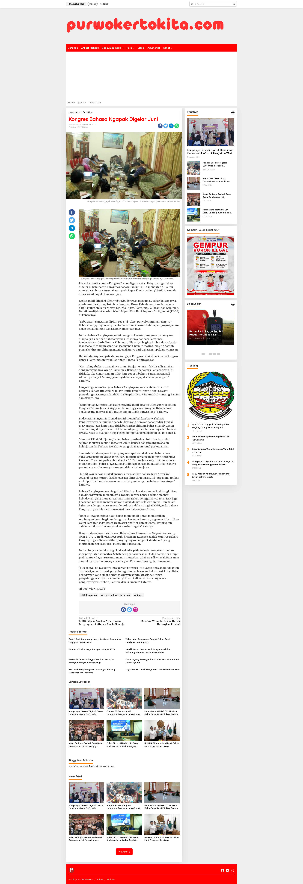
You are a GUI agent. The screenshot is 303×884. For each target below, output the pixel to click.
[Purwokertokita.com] (145, 25)
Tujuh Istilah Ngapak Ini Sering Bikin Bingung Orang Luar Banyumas (210, 426)
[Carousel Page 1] (203, 354)
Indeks (100, 879)
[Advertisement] (151, 75)
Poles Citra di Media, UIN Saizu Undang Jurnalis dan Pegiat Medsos (123, 745)
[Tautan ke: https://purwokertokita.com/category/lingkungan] (233, 304)
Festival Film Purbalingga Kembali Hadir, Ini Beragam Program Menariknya (91, 661)
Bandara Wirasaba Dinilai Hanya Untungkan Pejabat (160, 621)
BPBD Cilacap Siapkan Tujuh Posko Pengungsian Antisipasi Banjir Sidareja (101, 621)
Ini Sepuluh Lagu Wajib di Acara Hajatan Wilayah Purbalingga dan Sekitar (213, 463)
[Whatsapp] (176, 125)
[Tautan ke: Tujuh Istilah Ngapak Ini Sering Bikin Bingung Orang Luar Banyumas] (210, 396)
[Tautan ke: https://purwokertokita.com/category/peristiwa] (233, 112)
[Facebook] (123, 609)
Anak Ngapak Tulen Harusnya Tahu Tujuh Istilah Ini (213, 450)
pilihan (138, 595)
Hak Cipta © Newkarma (81, 879)
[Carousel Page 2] (206, 354)
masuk (87, 766)
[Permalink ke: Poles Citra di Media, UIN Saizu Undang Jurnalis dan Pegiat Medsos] (124, 730)
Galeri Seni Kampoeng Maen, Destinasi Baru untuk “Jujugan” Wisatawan (95, 641)
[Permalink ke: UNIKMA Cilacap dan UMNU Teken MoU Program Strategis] (162, 730)
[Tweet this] (165, 125)
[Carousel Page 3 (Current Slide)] (210, 354)
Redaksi (111, 879)
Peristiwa (72, 127)
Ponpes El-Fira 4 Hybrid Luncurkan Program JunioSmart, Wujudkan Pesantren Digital (124, 713)
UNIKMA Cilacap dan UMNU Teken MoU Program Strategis (161, 745)
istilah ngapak (88, 595)
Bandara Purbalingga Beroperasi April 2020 (92, 649)
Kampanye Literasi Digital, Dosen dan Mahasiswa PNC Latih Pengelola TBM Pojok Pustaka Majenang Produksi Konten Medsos (86, 713)
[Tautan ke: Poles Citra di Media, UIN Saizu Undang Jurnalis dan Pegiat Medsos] (193, 214)
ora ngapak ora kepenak (115, 595)
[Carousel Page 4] (214, 354)
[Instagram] (135, 609)
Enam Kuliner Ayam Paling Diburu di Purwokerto (210, 438)
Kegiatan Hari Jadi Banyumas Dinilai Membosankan (152, 669)
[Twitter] (129, 609)
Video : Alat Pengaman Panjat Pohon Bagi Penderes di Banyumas (147, 641)
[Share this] (160, 125)
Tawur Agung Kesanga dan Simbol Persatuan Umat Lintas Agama (152, 661)
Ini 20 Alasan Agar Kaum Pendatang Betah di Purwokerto (210, 475)
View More (124, 851)
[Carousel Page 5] (218, 354)
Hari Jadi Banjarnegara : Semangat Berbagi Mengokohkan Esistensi (92, 671)
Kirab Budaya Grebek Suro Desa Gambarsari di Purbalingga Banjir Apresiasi (86, 745)
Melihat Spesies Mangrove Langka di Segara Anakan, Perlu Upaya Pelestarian (210, 333)
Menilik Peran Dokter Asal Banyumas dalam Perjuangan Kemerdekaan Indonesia (148, 651)
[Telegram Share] (171, 125)
